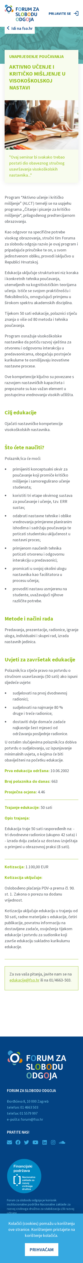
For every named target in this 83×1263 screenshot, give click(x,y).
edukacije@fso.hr (24, 980)
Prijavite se (60, 13)
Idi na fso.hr (22, 28)
